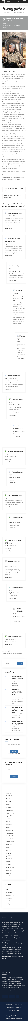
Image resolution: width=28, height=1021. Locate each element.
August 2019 (9, 816)
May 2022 (8, 793)
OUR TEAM (18, 1007)
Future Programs (10, 895)
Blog (7, 889)
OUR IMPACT (10, 1007)
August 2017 (9, 870)
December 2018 (10, 833)
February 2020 (9, 804)
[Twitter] (6, 996)
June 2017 (8, 876)
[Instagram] (10, 996)
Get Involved (9, 898)
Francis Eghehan (13, 213)
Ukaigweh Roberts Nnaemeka (17, 293)
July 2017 (8, 873)
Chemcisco (15, 71)
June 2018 (8, 850)
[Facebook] (3, 996)
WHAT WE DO (18, 1004)
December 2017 (10, 864)
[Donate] (17, 996)
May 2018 (8, 853)
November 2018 (10, 836)
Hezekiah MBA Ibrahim (15, 451)
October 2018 (9, 839)
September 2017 (10, 867)
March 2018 (9, 859)
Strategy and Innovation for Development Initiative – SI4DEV (14, 9)
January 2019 (9, 830)
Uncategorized (9, 904)
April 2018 (8, 856)
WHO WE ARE (9, 1004)
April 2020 (8, 801)
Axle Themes (19, 1018)
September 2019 (10, 813)
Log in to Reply (8, 228)
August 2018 (9, 844)
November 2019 (10, 810)
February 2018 (9, 861)
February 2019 (9, 827)
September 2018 (10, 841)
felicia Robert (12, 376)
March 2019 (9, 824)
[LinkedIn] (13, 996)
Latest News (9, 901)
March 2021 (9, 796)
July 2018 (8, 847)
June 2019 (8, 819)
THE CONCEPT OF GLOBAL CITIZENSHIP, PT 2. (14, 189)
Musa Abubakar (13, 495)
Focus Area (9, 892)
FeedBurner (17, 753)
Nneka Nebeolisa (14, 561)
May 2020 (8, 799)
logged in (11, 653)
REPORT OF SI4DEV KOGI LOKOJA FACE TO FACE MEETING (14, 196)
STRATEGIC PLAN (14, 1010)
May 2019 (8, 821)
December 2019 (10, 807)
